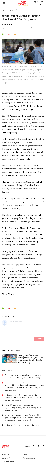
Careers (26, 454)
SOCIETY (14, 10)
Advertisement (29, 458)
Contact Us (6, 458)
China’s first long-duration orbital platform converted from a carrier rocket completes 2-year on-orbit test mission (24, 397)
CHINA (5, 10)
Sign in (35, 2)
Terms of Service (8, 461)
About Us (5, 454)
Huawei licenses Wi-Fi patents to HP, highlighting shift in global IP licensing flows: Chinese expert (23, 407)
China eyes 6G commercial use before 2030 (22, 425)
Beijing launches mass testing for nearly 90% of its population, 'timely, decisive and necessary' (30, 359)
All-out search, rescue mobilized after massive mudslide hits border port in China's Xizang (23, 376)
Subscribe (38, 4)
